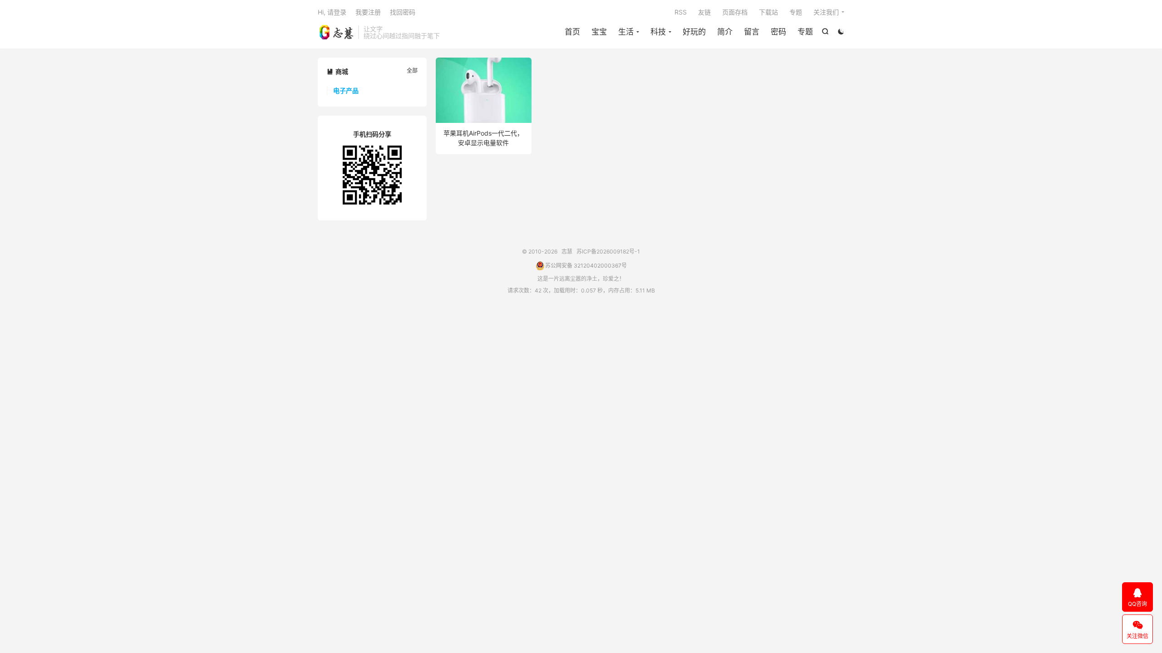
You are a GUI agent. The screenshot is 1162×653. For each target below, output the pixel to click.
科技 (658, 31)
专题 (805, 31)
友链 (704, 12)
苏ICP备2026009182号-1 (608, 251)
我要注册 (368, 12)
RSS (681, 12)
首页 (572, 31)
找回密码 (402, 12)
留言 (751, 31)
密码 (778, 31)
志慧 (336, 32)
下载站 (768, 12)
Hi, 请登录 (332, 12)
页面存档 (735, 12)
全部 (412, 70)
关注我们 (826, 12)
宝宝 (599, 31)
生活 (626, 31)
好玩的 (694, 31)
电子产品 (346, 90)
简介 (725, 31)
